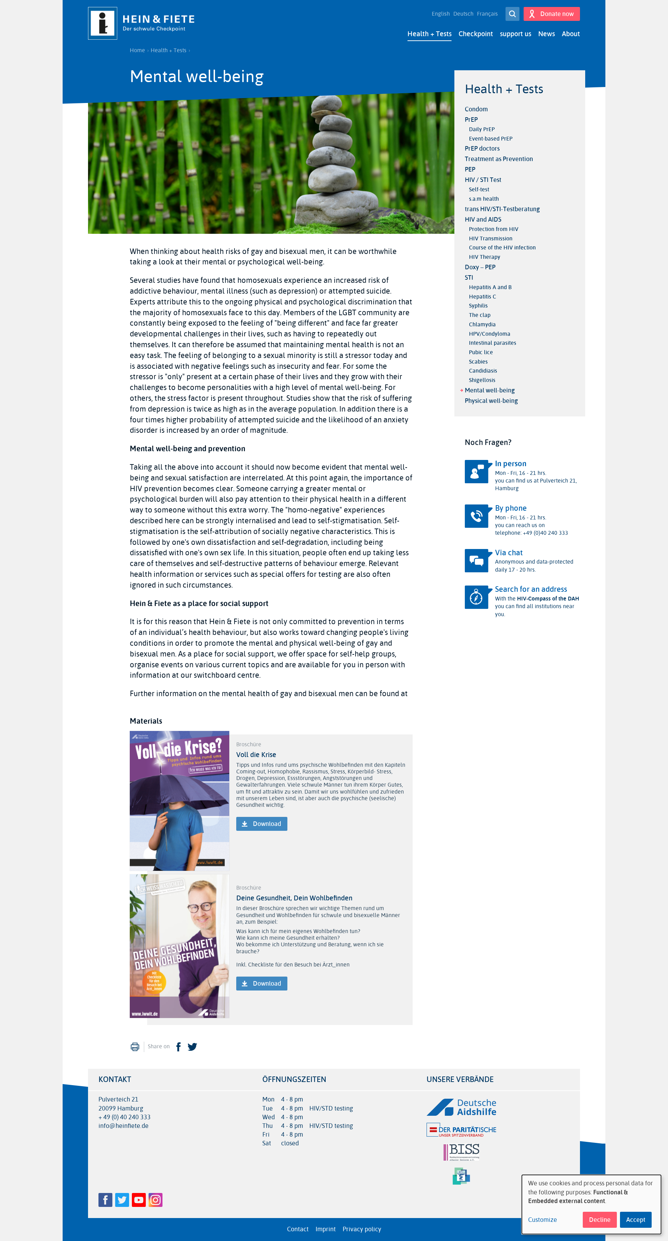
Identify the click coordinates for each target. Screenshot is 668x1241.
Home (137, 50)
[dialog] (591, 1204)
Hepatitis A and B (490, 287)
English (441, 14)
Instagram (155, 1200)
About (571, 34)
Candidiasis (483, 371)
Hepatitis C (482, 297)
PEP (470, 169)
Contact (298, 1229)
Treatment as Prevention (499, 159)
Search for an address (531, 589)
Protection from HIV (493, 229)
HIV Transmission (490, 238)
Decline (600, 1219)
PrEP (471, 119)
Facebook (178, 1047)
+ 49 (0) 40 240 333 (124, 1117)
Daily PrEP (482, 129)
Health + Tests (429, 34)
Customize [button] (542, 1220)
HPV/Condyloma (489, 334)
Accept (635, 1219)
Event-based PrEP (490, 139)
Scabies (478, 362)
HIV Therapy (484, 257)
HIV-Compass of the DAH (548, 599)
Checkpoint (476, 34)
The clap (480, 315)
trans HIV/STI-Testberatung (502, 209)
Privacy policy (362, 1229)
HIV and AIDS (483, 219)
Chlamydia (482, 324)
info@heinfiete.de (123, 1126)
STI (469, 277)
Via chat (509, 552)
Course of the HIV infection (502, 248)
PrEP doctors (482, 148)
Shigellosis (482, 380)
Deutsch (463, 14)
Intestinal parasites (492, 343)
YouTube (139, 1200)
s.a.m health (484, 199)
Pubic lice (481, 352)
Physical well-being (491, 400)
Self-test (479, 189)
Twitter (192, 1047)
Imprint (326, 1229)
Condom (476, 109)
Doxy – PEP (480, 267)
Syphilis (478, 306)
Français (487, 14)
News (546, 34)
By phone (511, 508)
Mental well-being (490, 390)
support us (515, 34)
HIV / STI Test (483, 179)
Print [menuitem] (135, 1047)
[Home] (143, 23)
